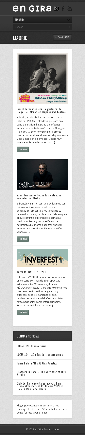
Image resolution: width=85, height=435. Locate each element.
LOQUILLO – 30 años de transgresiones (40, 354)
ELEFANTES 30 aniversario (31, 346)
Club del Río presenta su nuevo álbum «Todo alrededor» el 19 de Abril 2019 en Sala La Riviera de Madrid (40, 386)
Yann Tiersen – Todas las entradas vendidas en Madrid (39, 197)
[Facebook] (63, 8)
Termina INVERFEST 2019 (32, 271)
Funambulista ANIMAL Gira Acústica (37, 363)
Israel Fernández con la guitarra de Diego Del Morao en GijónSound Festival (41, 110)
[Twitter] (56, 8)
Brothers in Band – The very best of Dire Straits (41, 373)
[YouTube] (69, 8)
